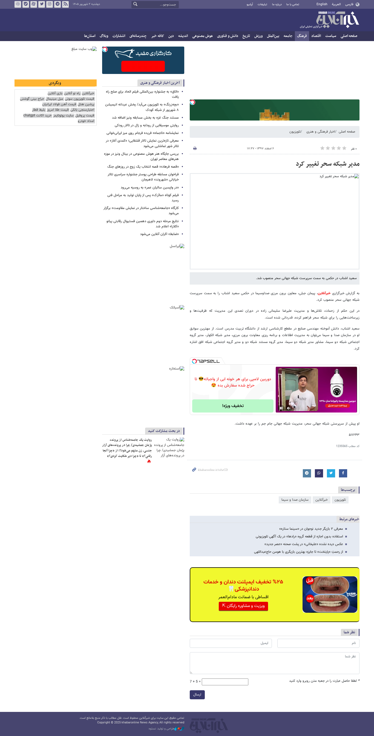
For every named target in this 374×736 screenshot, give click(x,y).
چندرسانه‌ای (138, 36)
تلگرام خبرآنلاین (57, 4)
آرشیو (250, 4)
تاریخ (246, 36)
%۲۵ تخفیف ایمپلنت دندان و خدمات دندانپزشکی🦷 (243, 586)
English (322, 4)
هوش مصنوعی (202, 36)
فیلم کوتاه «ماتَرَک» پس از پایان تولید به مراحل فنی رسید (143, 198)
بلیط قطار (38, 110)
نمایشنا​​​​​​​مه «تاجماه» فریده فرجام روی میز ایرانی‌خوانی (143, 133)
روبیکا (18, 4)
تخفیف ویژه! (233, 406)
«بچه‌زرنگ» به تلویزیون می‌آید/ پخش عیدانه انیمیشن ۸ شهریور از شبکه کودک (142, 107)
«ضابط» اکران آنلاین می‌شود (159, 234)
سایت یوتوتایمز (63, 115)
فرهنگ (302, 36)
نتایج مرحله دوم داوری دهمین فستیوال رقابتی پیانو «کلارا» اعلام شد (143, 224)
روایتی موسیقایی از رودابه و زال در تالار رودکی (147, 125)
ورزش (258, 36)
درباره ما (277, 4)
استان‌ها (89, 36)
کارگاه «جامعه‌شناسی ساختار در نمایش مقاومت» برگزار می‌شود (141, 210)
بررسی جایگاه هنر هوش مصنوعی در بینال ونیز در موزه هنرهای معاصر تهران (141, 156)
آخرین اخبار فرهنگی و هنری (160, 83)
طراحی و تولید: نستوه (161, 729)
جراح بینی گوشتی (32, 99)
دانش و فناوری (227, 36)
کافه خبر (157, 36)
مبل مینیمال (54, 99)
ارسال (197, 694)
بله (25, 4)
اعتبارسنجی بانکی (82, 110)
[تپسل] (192, 102)
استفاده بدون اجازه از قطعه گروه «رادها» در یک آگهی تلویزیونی (299, 536)
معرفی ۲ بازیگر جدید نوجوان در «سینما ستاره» (311, 529)
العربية (336, 4)
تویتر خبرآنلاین (41, 4)
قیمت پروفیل (84, 115)
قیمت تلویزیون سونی (79, 99)
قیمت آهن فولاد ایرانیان (59, 104)
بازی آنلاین (55, 93)
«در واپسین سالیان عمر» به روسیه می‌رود (150, 187)
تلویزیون (295, 131)
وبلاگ (104, 36)
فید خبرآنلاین (65, 4)
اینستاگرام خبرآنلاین (49, 4)
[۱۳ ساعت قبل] (169, 447)
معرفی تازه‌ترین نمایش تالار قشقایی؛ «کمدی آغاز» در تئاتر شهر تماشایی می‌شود (142, 143)
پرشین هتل (86, 104)
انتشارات (119, 36)
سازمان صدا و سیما (295, 500)
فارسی (349, 4)
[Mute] (289, 408)
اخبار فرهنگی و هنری (320, 131)
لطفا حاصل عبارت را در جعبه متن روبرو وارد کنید (324, 681)
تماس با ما (292, 4)
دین (171, 36)
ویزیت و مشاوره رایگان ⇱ (243, 606)
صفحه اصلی (349, 36)
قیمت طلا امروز (58, 110)
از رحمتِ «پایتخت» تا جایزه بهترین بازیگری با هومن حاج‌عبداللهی (298, 552)
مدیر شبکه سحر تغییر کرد (327, 164)
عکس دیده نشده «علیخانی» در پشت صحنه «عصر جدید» (303, 544)
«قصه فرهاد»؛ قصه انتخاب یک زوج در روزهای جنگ (143, 167)
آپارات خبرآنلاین (33, 4)
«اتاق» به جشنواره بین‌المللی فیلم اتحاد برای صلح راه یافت (142, 94)
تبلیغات (262, 4)
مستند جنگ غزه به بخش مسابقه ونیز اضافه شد (145, 118)
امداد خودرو (86, 121)
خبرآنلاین (329, 20)
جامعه (288, 36)
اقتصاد (316, 36)
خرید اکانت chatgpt (37, 115)
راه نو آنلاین (72, 93)
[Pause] (281, 408)
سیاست (330, 36)
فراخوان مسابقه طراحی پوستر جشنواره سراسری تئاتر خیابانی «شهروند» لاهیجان (143, 177)
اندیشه (183, 36)
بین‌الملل (273, 36)
